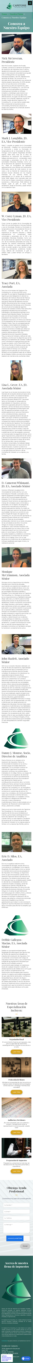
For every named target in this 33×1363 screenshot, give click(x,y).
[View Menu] (30, 3)
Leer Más (16, 1052)
